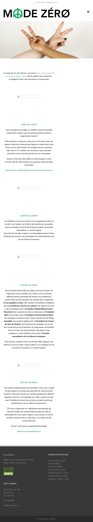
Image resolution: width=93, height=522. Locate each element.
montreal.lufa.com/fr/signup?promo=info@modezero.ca (29, 170)
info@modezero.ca (52, 2)
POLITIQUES (8, 455)
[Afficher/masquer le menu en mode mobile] (88, 12)
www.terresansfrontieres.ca (29, 431)
